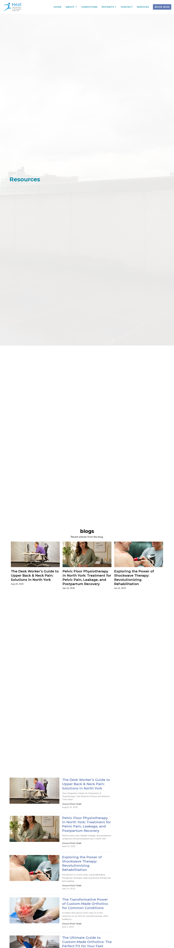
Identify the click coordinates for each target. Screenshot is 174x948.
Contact (127, 7)
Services (143, 7)
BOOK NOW (162, 7)
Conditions (89, 7)
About (70, 7)
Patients (108, 7)
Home (57, 7)
